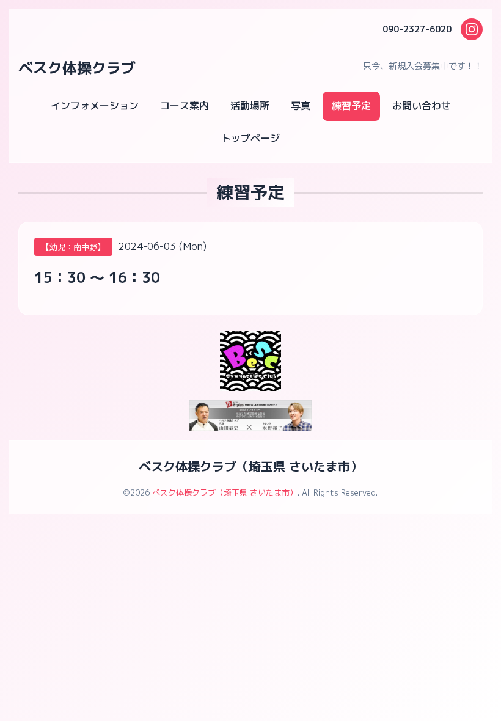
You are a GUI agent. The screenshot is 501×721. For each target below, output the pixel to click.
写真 (300, 105)
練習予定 (351, 105)
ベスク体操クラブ (77, 67)
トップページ (250, 138)
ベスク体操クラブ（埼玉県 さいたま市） (250, 466)
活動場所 (249, 105)
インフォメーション (95, 105)
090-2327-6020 (417, 29)
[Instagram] (472, 29)
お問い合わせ (421, 105)
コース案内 (184, 105)
